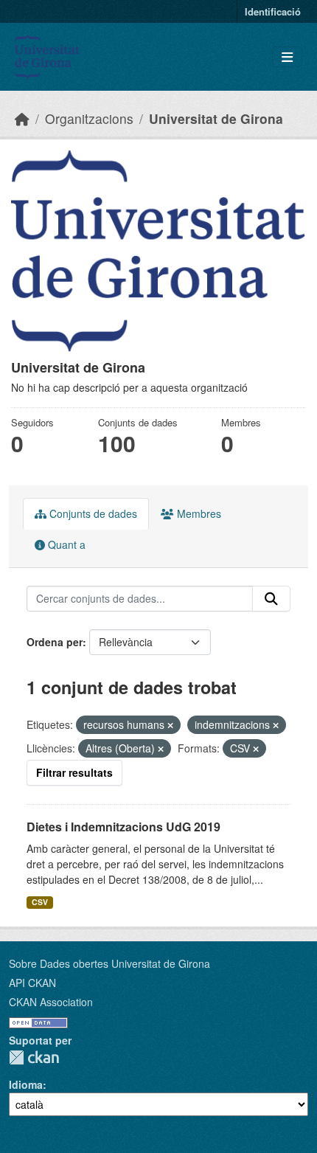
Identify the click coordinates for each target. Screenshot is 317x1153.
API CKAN (32, 982)
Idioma (26, 1084)
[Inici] (22, 118)
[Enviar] (271, 599)
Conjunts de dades (91, 513)
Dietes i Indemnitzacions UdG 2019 (123, 826)
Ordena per (55, 641)
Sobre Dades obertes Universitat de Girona (109, 963)
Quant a (65, 544)
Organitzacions (89, 118)
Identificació (273, 11)
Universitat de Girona (216, 118)
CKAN (34, 1057)
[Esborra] (170, 725)
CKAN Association (51, 1001)
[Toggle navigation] (287, 57)
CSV (40, 901)
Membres (197, 513)
